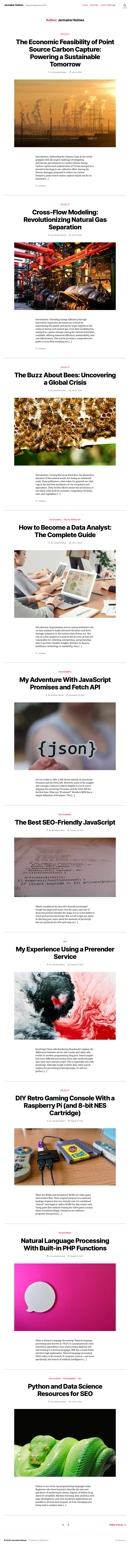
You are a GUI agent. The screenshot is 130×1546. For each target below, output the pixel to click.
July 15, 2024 (77, 390)
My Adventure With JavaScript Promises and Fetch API (65, 683)
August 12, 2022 (77, 1256)
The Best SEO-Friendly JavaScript (65, 822)
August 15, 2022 (77, 1121)
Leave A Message (108, 5)
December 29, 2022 (76, 695)
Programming (64, 672)
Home (85, 5)
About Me (94, 5)
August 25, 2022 (77, 965)
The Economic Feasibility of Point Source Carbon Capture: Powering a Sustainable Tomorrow (65, 53)
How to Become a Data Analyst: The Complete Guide (65, 531)
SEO (65, 941)
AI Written (42, 186)
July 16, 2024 (77, 72)
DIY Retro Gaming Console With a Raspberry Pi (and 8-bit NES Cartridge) (65, 1105)
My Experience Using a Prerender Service (65, 952)
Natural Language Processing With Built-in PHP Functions (65, 1244)
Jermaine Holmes (13, 5)
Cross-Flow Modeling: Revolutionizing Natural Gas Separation (65, 219)
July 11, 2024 (77, 543)
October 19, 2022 (77, 830)
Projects (65, 34)
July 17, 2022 (77, 1402)
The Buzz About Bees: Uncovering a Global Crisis (65, 378)
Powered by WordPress (38, 1540)
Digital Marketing (72, 519)
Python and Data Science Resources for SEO (65, 1390)
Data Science (55, 519)
